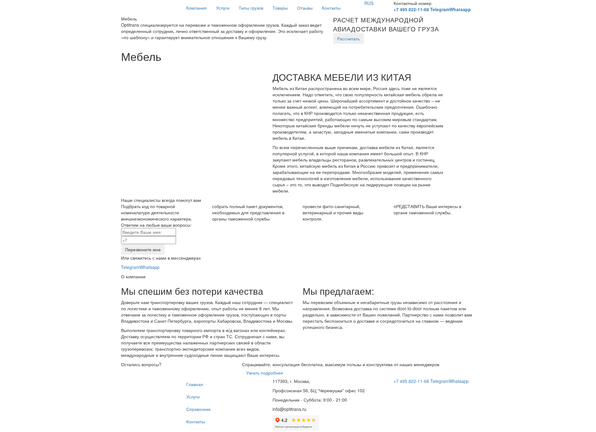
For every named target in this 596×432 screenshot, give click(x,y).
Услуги (222, 8)
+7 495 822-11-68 (411, 9)
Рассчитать (348, 38)
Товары (280, 8)
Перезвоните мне (143, 249)
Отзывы (305, 8)
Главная (194, 384)
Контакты (331, 8)
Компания (196, 8)
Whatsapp (460, 9)
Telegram (439, 9)
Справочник (198, 409)
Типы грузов (251, 8)
